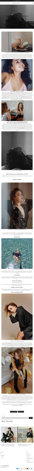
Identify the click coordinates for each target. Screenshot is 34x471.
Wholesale (2, 457)
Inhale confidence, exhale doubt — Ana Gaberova (17, 91)
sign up (21, 404)
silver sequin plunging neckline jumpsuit (22, 121)
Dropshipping (2, 455)
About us (2, 451)
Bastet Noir (12, 93)
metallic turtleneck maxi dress (19, 52)
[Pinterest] (5, 465)
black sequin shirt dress (21, 341)
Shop (6, 3)
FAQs (27, 451)
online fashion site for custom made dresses (26, 344)
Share (3, 421)
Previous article (14, 411)
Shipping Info (28, 453)
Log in (1, 467)
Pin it (11, 421)
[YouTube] (8, 465)
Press (1, 453)
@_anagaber (20, 233)
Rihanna (14, 276)
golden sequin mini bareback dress (21, 394)
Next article (20, 411)
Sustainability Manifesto (29, 458)
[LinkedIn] (6, 465)
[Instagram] (2, 465)
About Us (2, 3)
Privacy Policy (28, 457)
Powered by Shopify (19, 469)
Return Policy (28, 455)
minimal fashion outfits (24, 96)
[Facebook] (3, 465)
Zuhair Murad (4, 175)
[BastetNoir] (16, 3)
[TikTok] (1, 465)
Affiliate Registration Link (29, 462)
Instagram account (4, 96)
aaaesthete (27, 52)
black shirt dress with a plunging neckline (20, 229)
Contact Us (27, 460)
